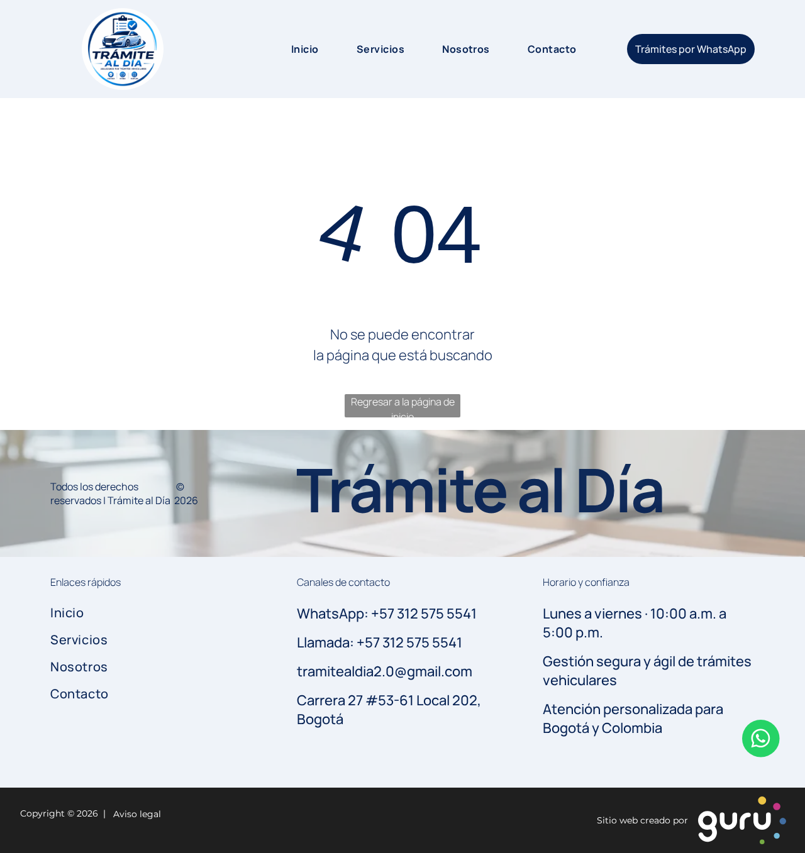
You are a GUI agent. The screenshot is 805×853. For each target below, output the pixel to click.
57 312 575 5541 (413, 642)
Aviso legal (134, 814)
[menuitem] (292, 49)
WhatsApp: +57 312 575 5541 (387, 613)
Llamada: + (331, 642)
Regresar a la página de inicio (403, 406)
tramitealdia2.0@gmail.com (384, 671)
